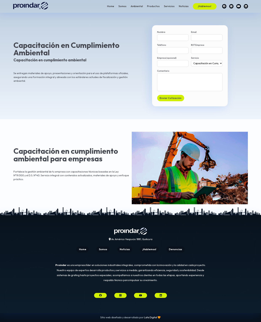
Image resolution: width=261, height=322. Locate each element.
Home (110, 6)
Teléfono (161, 45)
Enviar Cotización (170, 98)
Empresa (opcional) (166, 58)
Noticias (184, 6)
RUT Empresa (197, 45)
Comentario (163, 71)
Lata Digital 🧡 (152, 317)
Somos (122, 6)
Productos (153, 6)
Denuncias (175, 249)
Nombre (161, 32)
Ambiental (137, 6)
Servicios (169, 6)
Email (194, 32)
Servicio (195, 58)
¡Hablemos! (204, 6)
